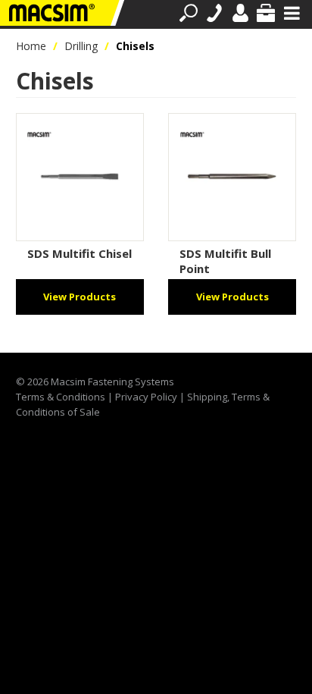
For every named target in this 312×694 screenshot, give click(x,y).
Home (31, 46)
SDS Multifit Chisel (79, 253)
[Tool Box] (266, 13)
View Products (79, 296)
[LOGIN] (240, 13)
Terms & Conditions (60, 397)
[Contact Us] (214, 13)
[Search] (188, 13)
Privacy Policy (146, 397)
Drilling (81, 46)
